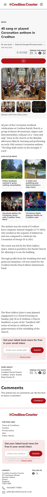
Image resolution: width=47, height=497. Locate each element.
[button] (5, 4)
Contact (5, 428)
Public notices (8, 435)
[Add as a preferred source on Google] (22, 52)
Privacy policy (8, 430)
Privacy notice (25, 357)
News (3, 22)
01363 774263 (16, 488)
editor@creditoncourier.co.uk (19, 492)
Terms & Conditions (10, 425)
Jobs (4, 433)
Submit (37, 350)
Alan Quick (8, 45)
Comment (38, 400)
